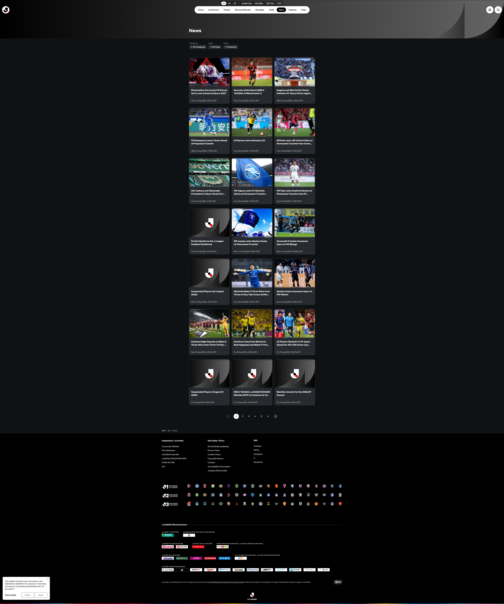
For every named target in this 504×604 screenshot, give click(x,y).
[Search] (498, 10)
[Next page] (276, 416)
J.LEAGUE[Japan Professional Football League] (226, 582)
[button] (490, 10)
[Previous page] (228, 416)
